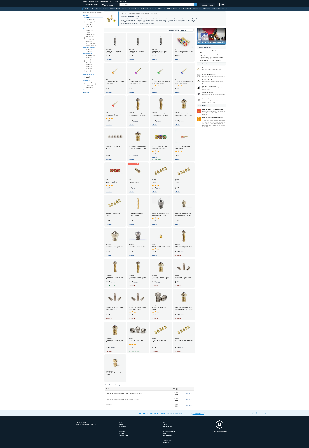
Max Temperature (88, 74)
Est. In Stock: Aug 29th (134, 351)
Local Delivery (168, 429)
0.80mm (89, 66)
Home (122, 13)
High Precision (90, 85)
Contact (165, 424)
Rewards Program (169, 431)
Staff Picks (98, 8)
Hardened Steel (90, 22)
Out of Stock (178, 255)
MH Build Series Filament (185, 8)
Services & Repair (125, 438)
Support (122, 433)
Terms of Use (167, 440)
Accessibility (167, 442)
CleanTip (89, 32)
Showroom (123, 426)
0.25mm (89, 59)
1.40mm (89, 71)
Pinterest (262, 413)
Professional (124, 429)
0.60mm (89, 64)
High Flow (89, 87)
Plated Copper (90, 19)
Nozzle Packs (90, 55)
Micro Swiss (90, 39)
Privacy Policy (167, 438)
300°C (88, 76)
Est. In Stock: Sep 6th (156, 159)
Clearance (171, 30)
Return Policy (167, 435)
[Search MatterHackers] (195, 4)
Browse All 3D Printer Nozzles (92, 12)
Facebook (249, 413)
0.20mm (89, 57)
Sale (93, 8)
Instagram (256, 413)
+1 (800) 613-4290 (123, 1)
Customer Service (114, 1)
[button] (109, 4)
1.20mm (89, 70)
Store (126, 13)
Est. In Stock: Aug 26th (111, 285)
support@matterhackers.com (86, 424)
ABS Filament (152, 8)
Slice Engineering (91, 43)
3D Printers (105, 8)
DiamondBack (90, 34)
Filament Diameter (89, 47)
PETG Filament (161, 8)
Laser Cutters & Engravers (218, 8)
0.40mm (89, 61)
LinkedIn (259, 413)
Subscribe (198, 413)
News (121, 424)
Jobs (164, 433)
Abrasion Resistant (91, 84)
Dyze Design (90, 36)
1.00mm (89, 68)
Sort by (177, 30)
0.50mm (89, 62)
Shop (121, 422)
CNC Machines (206, 8)
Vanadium (89, 24)
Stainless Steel (90, 21)
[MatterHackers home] (91, 5)
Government (123, 435)
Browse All (86, 92)
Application (86, 80)
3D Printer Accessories (134, 13)
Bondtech (89, 30)
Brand (85, 29)
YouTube (265, 413)
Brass (88, 17)
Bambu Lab (124, 8)
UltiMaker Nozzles (91, 45)
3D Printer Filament (115, 8)
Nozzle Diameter (88, 53)
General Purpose (91, 82)
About (165, 422)
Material (147, 13)
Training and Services (134, 8)
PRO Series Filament (172, 8)
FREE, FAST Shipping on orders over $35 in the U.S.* (95, 1)
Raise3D (89, 41)
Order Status (167, 426)
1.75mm (89, 49)
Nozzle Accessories (88, 90)
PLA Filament (144, 8)
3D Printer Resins (197, 8)
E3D (88, 38)
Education (122, 431)
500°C (88, 77)
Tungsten (89, 26)
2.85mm (89, 51)
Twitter (253, 413)
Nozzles (142, 13)
